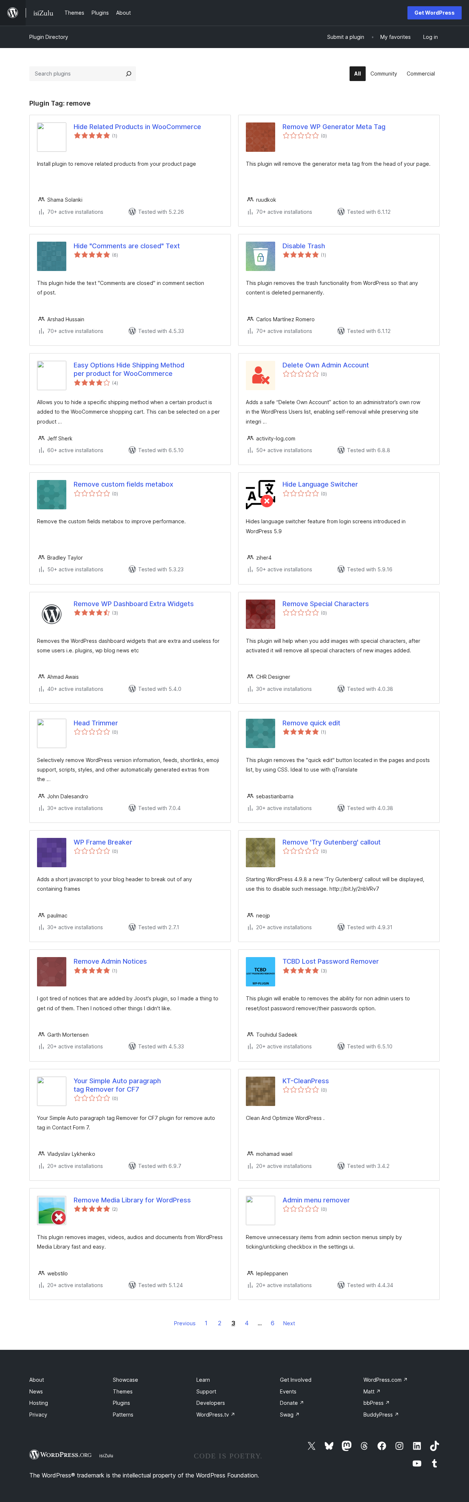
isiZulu (106, 1455)
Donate (292, 1403)
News (36, 1391)
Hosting (38, 1403)
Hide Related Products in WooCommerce (137, 127)
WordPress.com (385, 1380)
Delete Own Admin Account (325, 365)
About (36, 1380)
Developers (210, 1403)
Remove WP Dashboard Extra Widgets (134, 604)
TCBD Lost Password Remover (330, 961)
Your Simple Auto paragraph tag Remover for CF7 (117, 1085)
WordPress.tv (215, 1414)
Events (288, 1391)
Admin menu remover (316, 1200)
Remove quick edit (311, 723)
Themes (123, 1391)
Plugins (121, 1403)
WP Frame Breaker (103, 842)
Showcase (125, 1380)
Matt (372, 1391)
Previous (185, 1323)
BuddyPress (381, 1414)
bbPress (376, 1403)
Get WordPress (434, 13)
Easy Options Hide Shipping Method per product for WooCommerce (129, 369)
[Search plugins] (128, 73)
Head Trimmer (96, 723)
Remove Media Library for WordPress (132, 1200)
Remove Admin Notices (110, 961)
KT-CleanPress (305, 1081)
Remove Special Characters (325, 604)
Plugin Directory (48, 37)
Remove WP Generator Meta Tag (333, 127)
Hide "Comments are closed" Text (127, 246)
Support (206, 1391)
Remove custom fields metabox (123, 484)
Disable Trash (303, 246)
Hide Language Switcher (320, 484)
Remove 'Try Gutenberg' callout (331, 842)
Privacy (38, 1414)
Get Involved (295, 1380)
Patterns (123, 1414)
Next (289, 1323)
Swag (290, 1414)
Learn (203, 1380)
